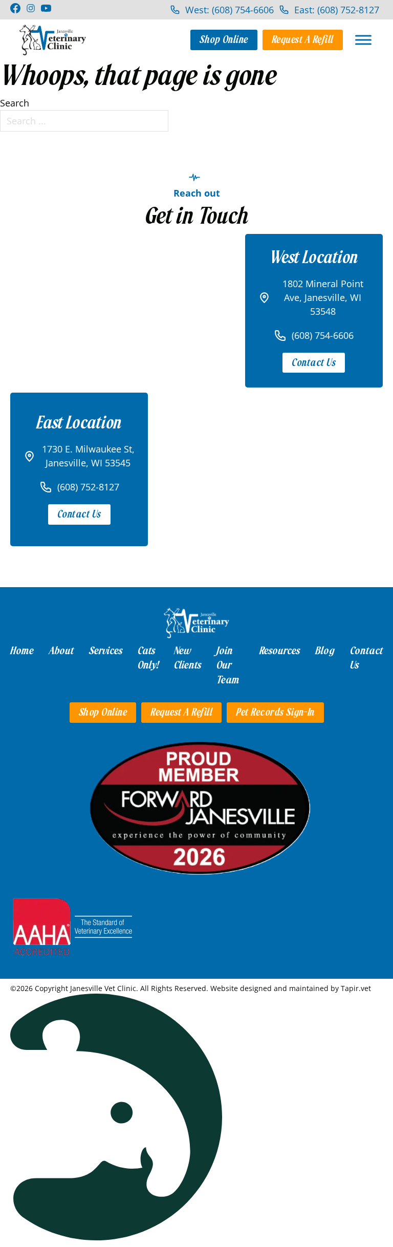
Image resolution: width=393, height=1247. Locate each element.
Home (22, 650)
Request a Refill (303, 39)
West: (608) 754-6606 (229, 10)
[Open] (363, 40)
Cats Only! (148, 658)
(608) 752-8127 (88, 487)
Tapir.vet (356, 988)
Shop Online (224, 39)
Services (105, 650)
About (61, 650)
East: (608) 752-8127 (336, 10)
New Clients (187, 658)
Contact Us (314, 362)
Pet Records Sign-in (275, 712)
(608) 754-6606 (323, 335)
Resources (279, 650)
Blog (325, 650)
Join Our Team (227, 665)
